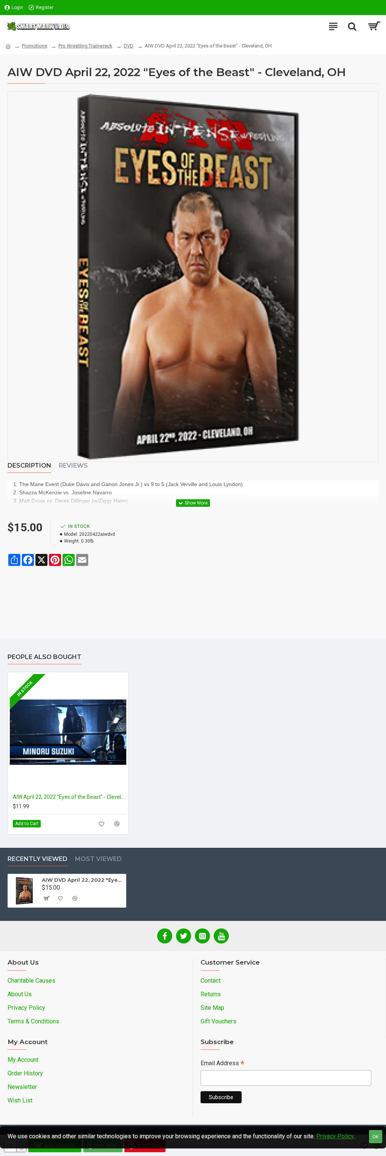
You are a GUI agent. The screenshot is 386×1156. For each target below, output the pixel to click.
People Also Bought (44, 657)
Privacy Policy (335, 1136)
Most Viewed (98, 858)
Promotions (34, 46)
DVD (128, 46)
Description (29, 465)
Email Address (222, 1064)
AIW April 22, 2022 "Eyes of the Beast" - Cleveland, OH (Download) (69, 797)
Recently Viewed (37, 858)
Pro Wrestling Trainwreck (85, 46)
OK (375, 1136)
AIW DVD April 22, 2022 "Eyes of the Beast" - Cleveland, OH (82, 880)
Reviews (73, 465)
